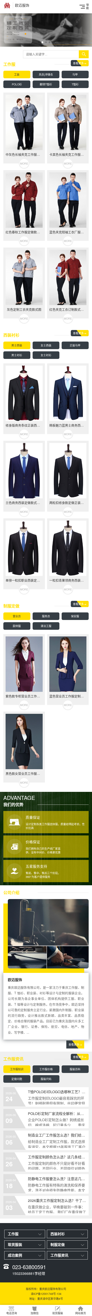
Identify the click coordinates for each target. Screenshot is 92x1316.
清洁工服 (46, 626)
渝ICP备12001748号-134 (46, 1294)
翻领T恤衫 (46, 84)
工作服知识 (16, 1069)
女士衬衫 (46, 355)
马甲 (75, 74)
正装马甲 (75, 345)
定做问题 (16, 1079)
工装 (16, 74)
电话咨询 (11, 1313)
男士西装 (16, 345)
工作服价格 (46, 1069)
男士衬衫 (16, 355)
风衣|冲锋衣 (46, 74)
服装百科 (75, 1069)
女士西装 (46, 345)
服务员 (46, 616)
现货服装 (57, 1313)
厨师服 (17, 626)
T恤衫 (75, 84)
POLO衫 (17, 84)
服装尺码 (46, 1079)
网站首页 (80, 1313)
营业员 (17, 616)
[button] (39, 42)
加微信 (35, 1313)
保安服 (75, 616)
